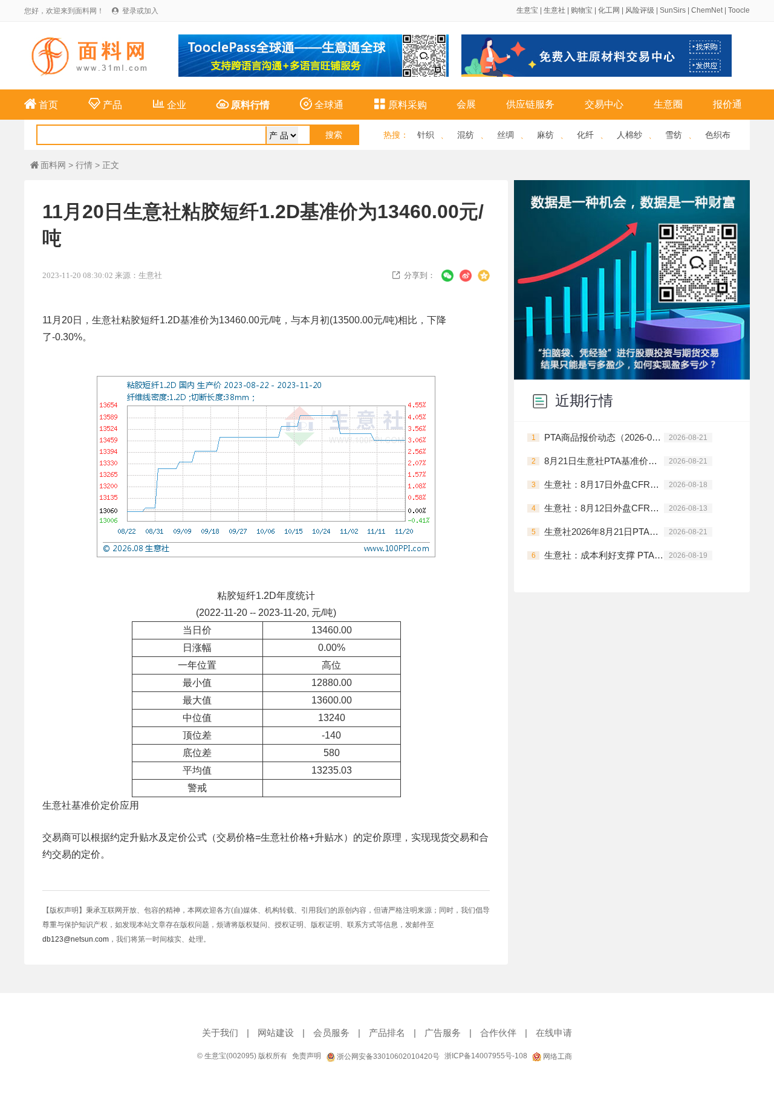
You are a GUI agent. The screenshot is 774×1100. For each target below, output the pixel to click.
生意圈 (668, 104)
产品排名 (387, 1032)
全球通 (321, 103)
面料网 (48, 165)
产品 (105, 103)
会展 (466, 104)
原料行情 (243, 103)
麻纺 (545, 135)
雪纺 (673, 135)
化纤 (585, 135)
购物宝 (582, 10)
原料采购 (400, 103)
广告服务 (442, 1032)
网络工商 (556, 1056)
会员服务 (331, 1032)
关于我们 (220, 1032)
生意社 (554, 10)
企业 (169, 103)
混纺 (465, 135)
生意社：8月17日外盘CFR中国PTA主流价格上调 (604, 484)
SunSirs (673, 10)
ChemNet (707, 10)
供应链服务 (530, 104)
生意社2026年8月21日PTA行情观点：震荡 (604, 531)
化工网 (609, 10)
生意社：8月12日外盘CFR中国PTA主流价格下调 (604, 508)
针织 (425, 135)
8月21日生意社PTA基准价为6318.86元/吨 (604, 461)
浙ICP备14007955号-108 (485, 1056)
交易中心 (604, 104)
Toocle (739, 10)
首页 (41, 103)
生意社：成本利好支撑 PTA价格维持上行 (604, 555)
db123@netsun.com (75, 939)
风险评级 (639, 10)
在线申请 (554, 1032)
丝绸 (505, 135)
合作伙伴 (498, 1032)
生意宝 (527, 10)
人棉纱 (629, 135)
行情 (84, 165)
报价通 (727, 104)
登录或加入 (140, 11)
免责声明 (306, 1056)
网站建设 (276, 1032)
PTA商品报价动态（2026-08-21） (604, 437)
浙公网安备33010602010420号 (387, 1056)
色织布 (717, 135)
